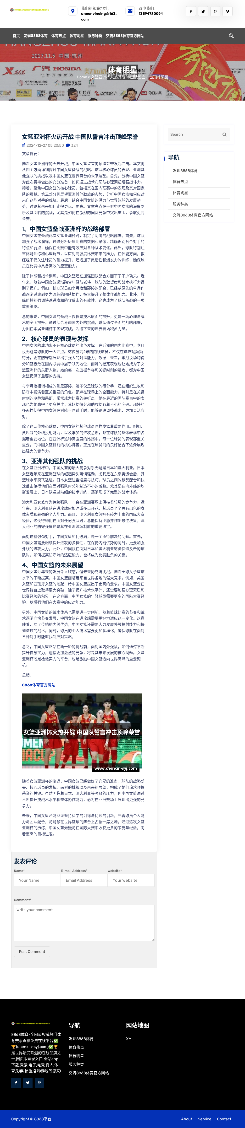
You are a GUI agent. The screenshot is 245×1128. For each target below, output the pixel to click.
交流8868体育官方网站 (125, 35)
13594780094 (151, 13)
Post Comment (32, 951)
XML (130, 1039)
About (186, 1119)
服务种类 (95, 35)
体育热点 (58, 35)
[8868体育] (35, 9)
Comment (22, 900)
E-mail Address (74, 871)
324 (74, 145)
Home (82, 77)
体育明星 (77, 35)
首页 (16, 35)
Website (115, 871)
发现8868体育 (36, 35)
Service (204, 1119)
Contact (224, 1119)
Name (19, 871)
